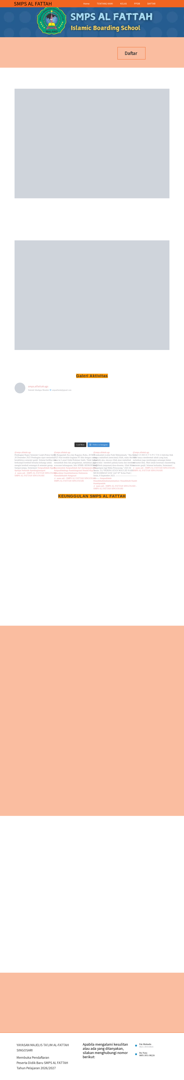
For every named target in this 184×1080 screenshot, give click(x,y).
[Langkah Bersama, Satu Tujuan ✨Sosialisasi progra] (33, 407)
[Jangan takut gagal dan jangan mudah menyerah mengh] (72, 429)
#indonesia (83, 473)
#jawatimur (59, 473)
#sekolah (25, 470)
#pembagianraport (37, 470)
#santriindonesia (71, 473)
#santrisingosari (75, 470)
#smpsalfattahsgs (61, 470)
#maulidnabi (125, 481)
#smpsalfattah (43, 468)
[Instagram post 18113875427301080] (33, 429)
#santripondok (99, 483)
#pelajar (18, 470)
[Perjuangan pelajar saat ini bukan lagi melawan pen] (150, 407)
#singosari (72, 475)
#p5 (79, 468)
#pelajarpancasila (89, 468)
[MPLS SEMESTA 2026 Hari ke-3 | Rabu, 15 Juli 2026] (150, 429)
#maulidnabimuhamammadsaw (106, 481)
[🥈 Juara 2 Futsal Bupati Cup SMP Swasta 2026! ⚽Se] (72, 407)
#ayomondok (59, 468)
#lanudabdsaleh (60, 475)
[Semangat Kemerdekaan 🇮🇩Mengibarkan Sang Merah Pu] (111, 407)
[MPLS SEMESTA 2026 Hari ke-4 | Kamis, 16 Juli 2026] (111, 429)
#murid (86, 470)
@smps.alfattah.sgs (23, 452)
